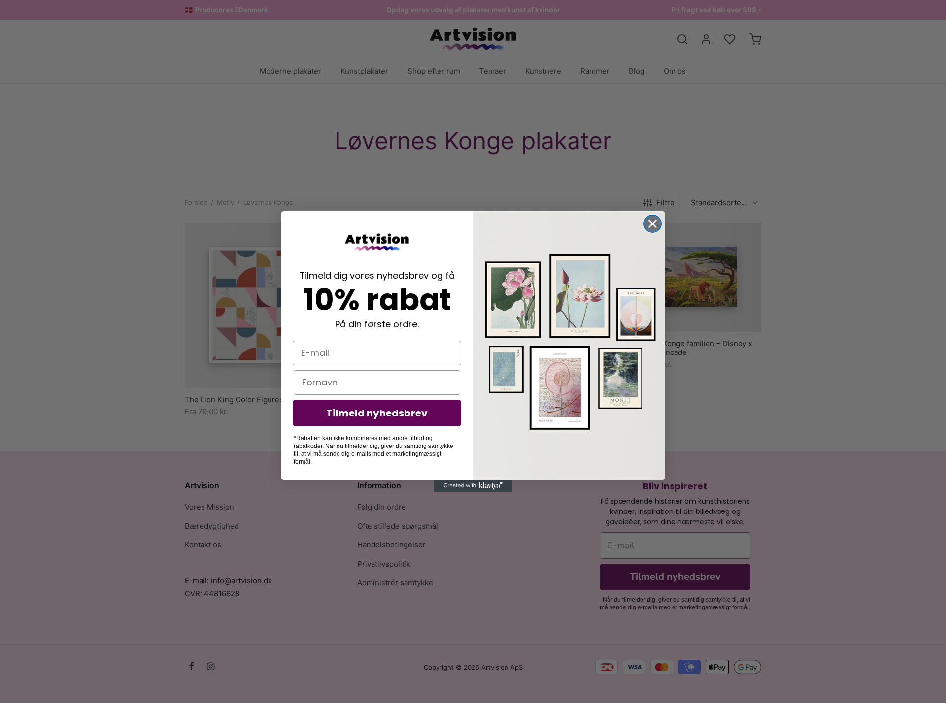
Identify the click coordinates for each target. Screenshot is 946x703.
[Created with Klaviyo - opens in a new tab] (473, 486)
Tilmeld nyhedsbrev (377, 413)
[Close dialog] (652, 223)
